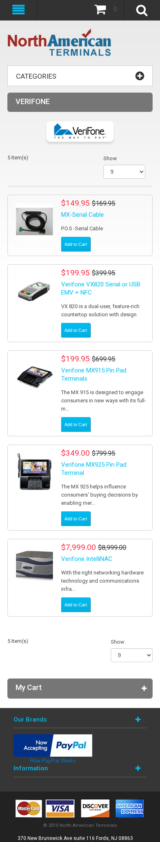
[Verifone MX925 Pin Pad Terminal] (34, 471)
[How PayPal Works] (53, 738)
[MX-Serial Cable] (34, 221)
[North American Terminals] (59, 43)
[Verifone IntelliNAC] (34, 565)
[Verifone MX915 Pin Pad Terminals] (34, 377)
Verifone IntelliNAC (86, 559)
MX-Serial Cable (82, 214)
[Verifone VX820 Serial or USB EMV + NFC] (34, 291)
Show (110, 158)
